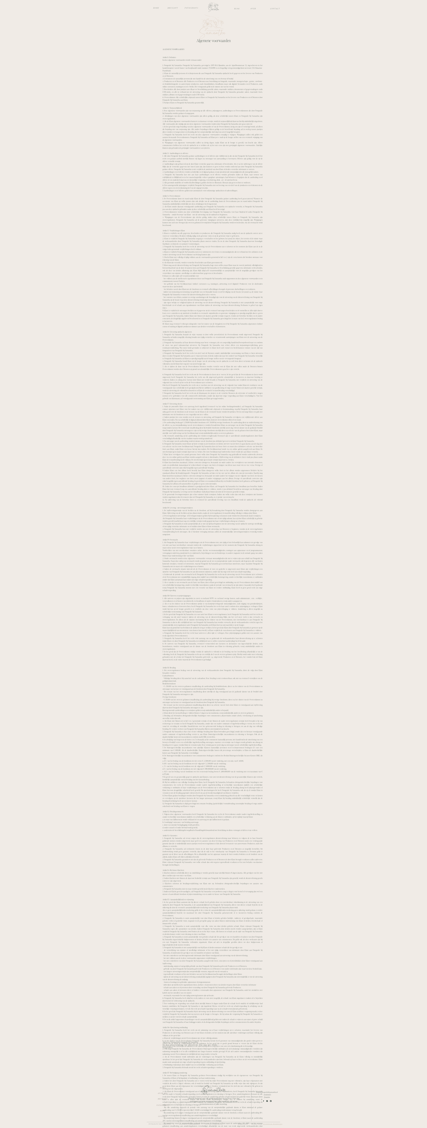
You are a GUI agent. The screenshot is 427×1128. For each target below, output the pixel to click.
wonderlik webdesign (272, 1124)
